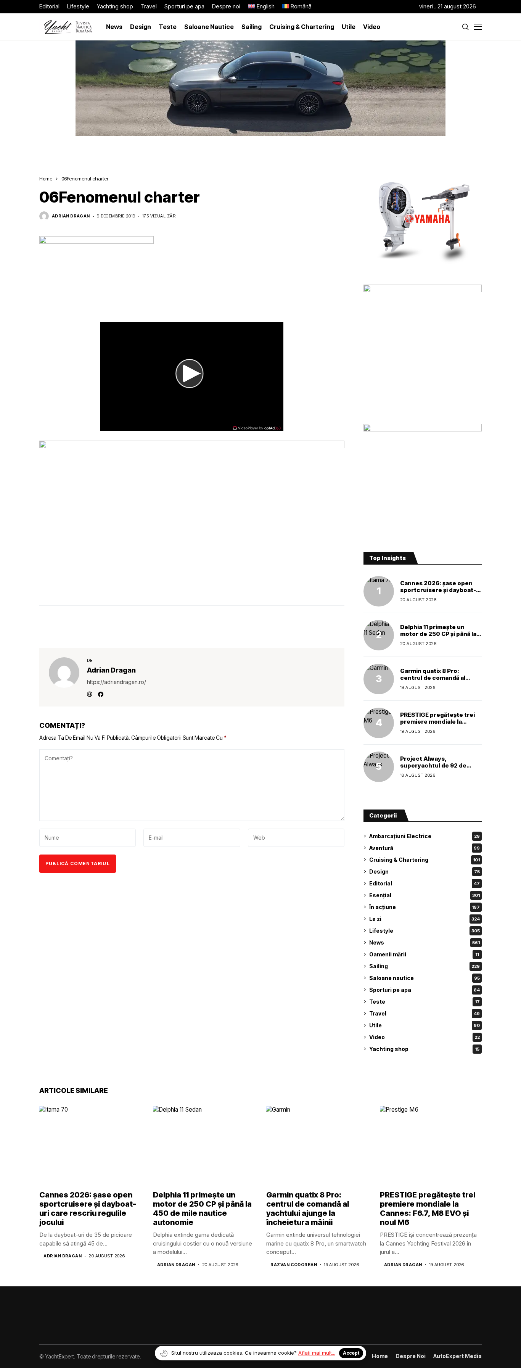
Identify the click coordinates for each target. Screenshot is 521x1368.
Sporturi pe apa (424, 990)
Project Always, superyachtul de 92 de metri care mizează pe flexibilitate (433, 769)
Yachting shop (424, 1049)
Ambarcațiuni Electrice (424, 836)
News (424, 942)
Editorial (424, 883)
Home (45, 178)
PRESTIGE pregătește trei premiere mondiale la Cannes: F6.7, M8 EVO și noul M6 (437, 725)
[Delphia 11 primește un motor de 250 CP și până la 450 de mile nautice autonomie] (378, 635)
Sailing (424, 966)
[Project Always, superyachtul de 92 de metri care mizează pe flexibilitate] (378, 767)
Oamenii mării (424, 954)
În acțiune (424, 907)
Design (424, 871)
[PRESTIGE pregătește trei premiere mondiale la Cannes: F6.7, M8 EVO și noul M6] (378, 723)
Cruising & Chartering (424, 859)
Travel (424, 1013)
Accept (351, 1353)
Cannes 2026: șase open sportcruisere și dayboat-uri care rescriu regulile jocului (438, 593)
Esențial (424, 895)
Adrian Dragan (71, 216)
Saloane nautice (424, 978)
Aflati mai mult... (316, 1353)
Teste (424, 1001)
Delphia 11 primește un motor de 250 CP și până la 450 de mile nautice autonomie (438, 637)
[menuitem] (261, 6)
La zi (424, 919)
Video (424, 1037)
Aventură (424, 848)
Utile (424, 1025)
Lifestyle (424, 930)
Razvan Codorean (293, 1264)
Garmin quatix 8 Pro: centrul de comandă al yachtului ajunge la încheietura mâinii (432, 681)
